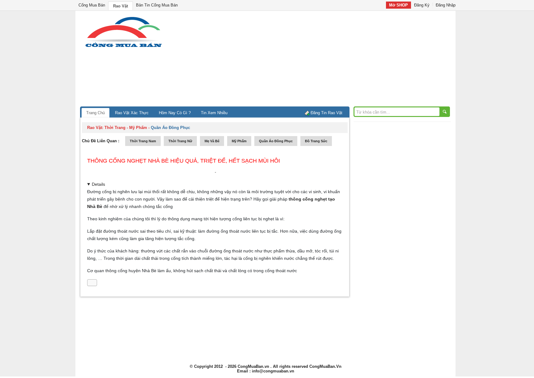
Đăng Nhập (446, 5)
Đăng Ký (422, 5)
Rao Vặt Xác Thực (132, 112)
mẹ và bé (212, 141)
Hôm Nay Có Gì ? (175, 112)
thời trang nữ (180, 141)
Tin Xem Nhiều (214, 112)
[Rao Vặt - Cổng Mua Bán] (123, 47)
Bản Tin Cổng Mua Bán (157, 5)
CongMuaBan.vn (253, 366)
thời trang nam (143, 141)
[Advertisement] (319, 60)
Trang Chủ (95, 112)
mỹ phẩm (239, 141)
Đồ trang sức (316, 141)
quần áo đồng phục (276, 141)
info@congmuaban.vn (273, 371)
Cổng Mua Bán (91, 5)
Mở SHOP (398, 5)
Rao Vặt (120, 6)
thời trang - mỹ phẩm (125, 127)
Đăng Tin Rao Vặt (326, 112)
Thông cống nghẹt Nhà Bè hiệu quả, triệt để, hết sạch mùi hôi (183, 161)
